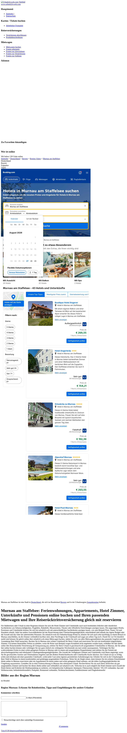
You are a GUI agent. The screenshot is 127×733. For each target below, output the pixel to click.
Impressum (14, 731)
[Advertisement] (63, 101)
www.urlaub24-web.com (11, 4)
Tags (3, 731)
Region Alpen (35, 159)
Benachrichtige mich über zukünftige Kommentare (24, 720)
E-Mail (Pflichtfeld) (34, 698)
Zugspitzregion (93, 602)
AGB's (7, 731)
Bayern (25, 159)
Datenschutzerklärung (27, 731)
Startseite (4, 159)
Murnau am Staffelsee (51, 159)
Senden (4, 724)
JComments (63, 726)
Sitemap (39, 731)
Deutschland (15, 159)
